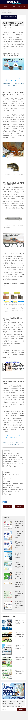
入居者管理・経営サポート (9, 16)
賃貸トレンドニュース (9, 6)
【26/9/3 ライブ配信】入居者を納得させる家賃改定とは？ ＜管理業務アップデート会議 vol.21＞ (13, 703)
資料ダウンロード (13, 80)
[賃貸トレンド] (14, 2)
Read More (21, 709)
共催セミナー (21, 6)
